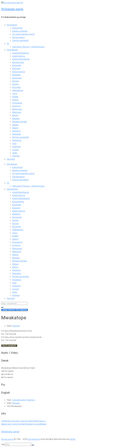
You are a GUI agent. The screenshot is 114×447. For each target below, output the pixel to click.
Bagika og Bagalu (20, 31)
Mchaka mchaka (19, 121)
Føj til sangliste (9, 345)
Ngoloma (16, 131)
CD (8, 43)
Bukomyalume (18, 72)
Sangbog (31, 400)
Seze (14, 143)
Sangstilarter (12, 50)
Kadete (15, 97)
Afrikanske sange (12, 9)
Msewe (15, 125)
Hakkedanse (17, 90)
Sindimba (16, 146)
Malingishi (16, 112)
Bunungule (17, 78)
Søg (3, 444)
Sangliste (11, 159)
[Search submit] (2, 307)
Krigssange (17, 103)
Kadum (15, 100)
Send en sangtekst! (20, 40)
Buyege (15, 81)
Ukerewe (16, 156)
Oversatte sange (19, 400)
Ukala (14, 153)
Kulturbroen (17, 28)
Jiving (14, 93)
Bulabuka (16, 75)
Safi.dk (72, 439)
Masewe (16, 118)
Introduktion (12, 25)
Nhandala (16, 134)
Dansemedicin (18, 37)
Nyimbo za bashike (20, 137)
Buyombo (16, 87)
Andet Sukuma (18, 56)
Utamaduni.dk (34, 439)
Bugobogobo (18, 62)
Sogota (15, 150)
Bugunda (16, 68)
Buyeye (15, 84)
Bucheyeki (16, 65)
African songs (7, 439)
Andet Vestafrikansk (21, 59)
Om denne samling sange (23, 34)
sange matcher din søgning (14, 310)
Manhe (15, 115)
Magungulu (17, 109)
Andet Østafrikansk (20, 53)
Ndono (15, 128)
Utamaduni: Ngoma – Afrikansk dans (28, 47)
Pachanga (16, 140)
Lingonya (16, 106)
